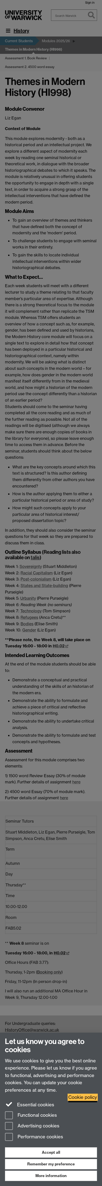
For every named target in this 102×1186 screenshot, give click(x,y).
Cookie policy (82, 1097)
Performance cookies (39, 1137)
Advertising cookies (37, 1126)
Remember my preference (51, 1164)
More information (51, 1175)
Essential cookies (35, 1105)
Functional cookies (36, 1115)
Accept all (51, 1152)
